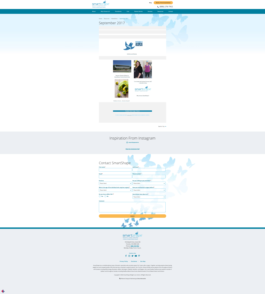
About (94, 11)
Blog (150, 2)
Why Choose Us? (105, 11)
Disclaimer (134, 261)
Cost (128, 11)
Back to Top (161, 126)
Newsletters (114, 18)
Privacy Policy (124, 261)
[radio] (101, 196)
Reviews (150, 11)
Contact (170, 11)
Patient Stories (138, 11)
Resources (160, 11)
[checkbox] (115, 196)
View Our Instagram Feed (132, 149)
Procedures (118, 11)
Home (100, 18)
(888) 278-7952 (134, 246)
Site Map (142, 261)
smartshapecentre (133, 142)
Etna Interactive (141, 278)
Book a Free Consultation (163, 2)
